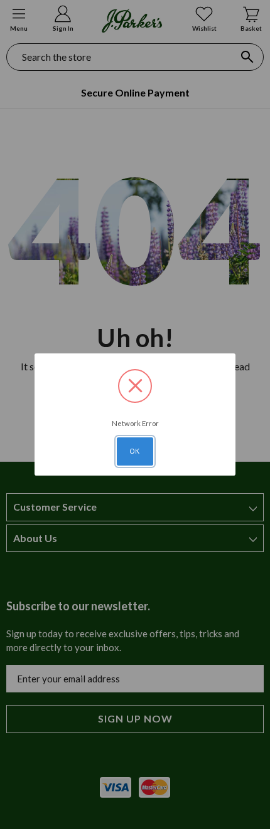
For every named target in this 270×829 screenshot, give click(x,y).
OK (135, 451)
